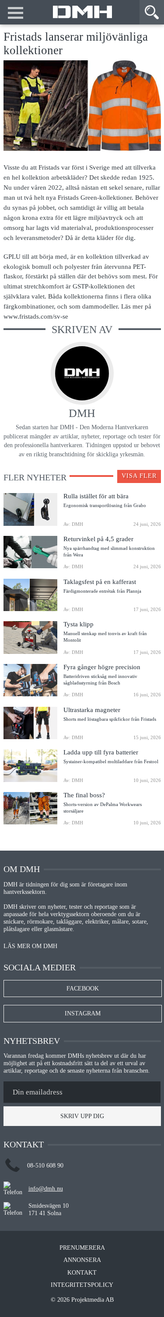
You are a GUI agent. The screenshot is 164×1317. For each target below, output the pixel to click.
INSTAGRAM (83, 1013)
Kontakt (82, 1273)
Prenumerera (82, 1248)
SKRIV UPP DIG (82, 1116)
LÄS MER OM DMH (30, 946)
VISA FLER (139, 476)
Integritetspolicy (82, 1285)
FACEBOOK (82, 988)
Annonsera (82, 1260)
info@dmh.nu (45, 1188)
